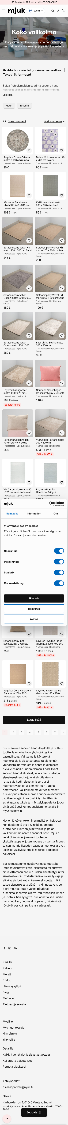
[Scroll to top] (6, 1118)
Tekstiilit (24, 105)
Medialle (8, 998)
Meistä (7, 974)
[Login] (58, 11)
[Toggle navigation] (3, 11)
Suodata (32, 1112)
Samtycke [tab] (12, 513)
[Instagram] (9, 948)
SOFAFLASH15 (50, 2)
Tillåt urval (34, 609)
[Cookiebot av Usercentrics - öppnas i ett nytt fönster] (49, 503)
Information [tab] (34, 513)
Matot (9, 105)
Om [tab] (56, 513)
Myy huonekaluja (13, 1027)
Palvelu (7, 968)
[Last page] (63, 732)
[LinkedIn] (15, 948)
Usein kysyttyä (12, 986)
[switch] (59, 561)
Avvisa (34, 619)
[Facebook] (4, 948)
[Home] (16, 10)
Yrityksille (9, 1039)
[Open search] (52, 11)
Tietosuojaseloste (14, 1004)
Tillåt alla (34, 598)
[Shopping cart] (64, 11)
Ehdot (7, 980)
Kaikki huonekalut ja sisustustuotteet (26, 1054)
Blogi (6, 992)
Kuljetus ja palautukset (17, 1060)
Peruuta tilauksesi (14, 1066)
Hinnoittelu (10, 1033)
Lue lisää (8, 94)
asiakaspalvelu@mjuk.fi (18, 1087)
